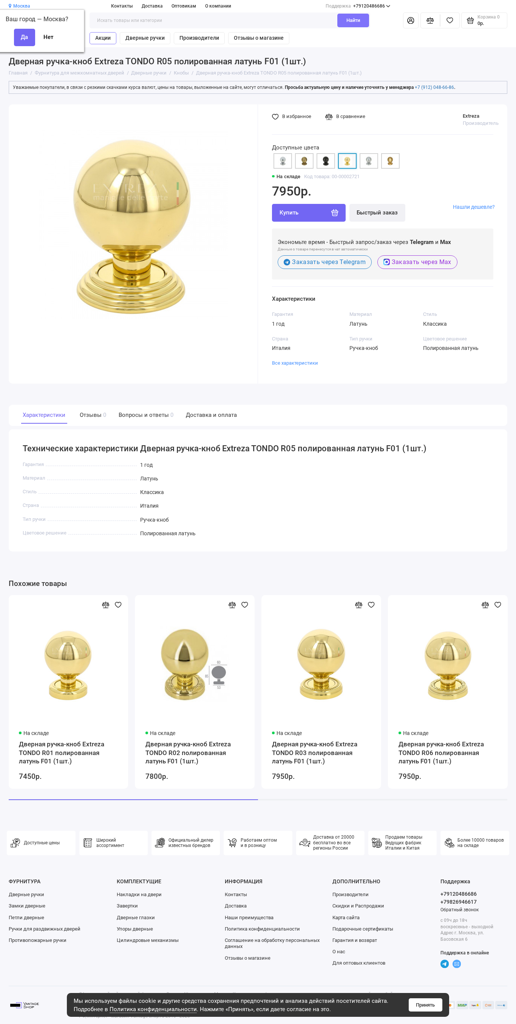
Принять (425, 1005)
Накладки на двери (139, 894)
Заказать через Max (421, 262)
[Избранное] (449, 20)
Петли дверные (26, 917)
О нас (338, 951)
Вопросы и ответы (145, 415)
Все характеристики (295, 363)
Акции (103, 38)
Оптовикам (183, 6)
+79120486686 (355, 6)
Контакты (122, 6)
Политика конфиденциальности (153, 1009)
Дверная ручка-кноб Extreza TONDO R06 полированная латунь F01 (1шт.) (441, 752)
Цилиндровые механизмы (148, 940)
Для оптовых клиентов (358, 963)
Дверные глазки (136, 917)
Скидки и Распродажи (358, 906)
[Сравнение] (430, 20)
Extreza (471, 116)
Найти (353, 20)
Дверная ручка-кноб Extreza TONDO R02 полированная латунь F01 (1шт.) (188, 752)
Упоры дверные (135, 929)
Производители (199, 38)
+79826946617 (458, 902)
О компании (218, 6)
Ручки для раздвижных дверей (44, 929)
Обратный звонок (459, 909)
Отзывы (92, 415)
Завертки (127, 906)
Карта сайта (346, 917)
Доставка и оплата (211, 415)
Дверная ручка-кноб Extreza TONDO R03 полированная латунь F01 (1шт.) (314, 752)
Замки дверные (27, 906)
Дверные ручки (145, 38)
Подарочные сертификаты (362, 929)
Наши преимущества (249, 917)
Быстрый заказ (377, 212)
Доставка (152, 6)
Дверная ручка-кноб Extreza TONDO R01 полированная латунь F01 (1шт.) (61, 752)
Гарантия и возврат (354, 940)
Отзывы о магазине (259, 38)
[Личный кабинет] (411, 20)
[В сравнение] (105, 604)
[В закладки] (118, 604)
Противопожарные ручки (37, 940)
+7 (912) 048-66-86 (434, 87)
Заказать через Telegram (328, 262)
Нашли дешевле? (474, 207)
